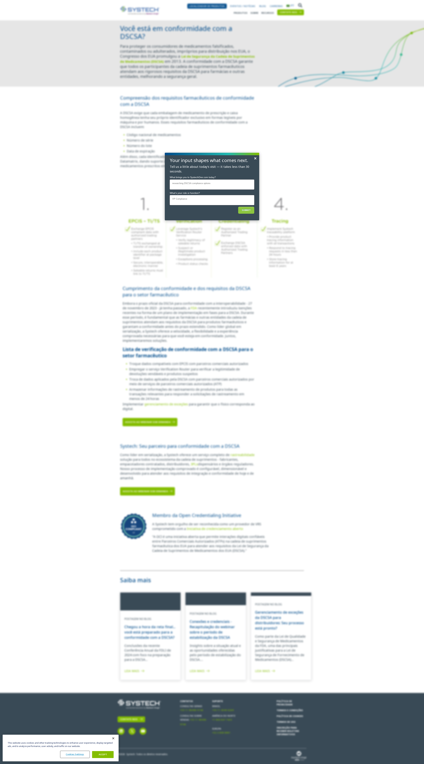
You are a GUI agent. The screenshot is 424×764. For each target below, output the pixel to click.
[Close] (113, 738)
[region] (61, 748)
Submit (246, 210)
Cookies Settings (75, 754)
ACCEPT (103, 754)
